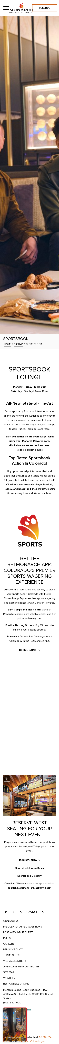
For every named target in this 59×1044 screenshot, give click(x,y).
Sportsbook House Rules (29, 868)
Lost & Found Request (18, 932)
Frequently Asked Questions (22, 926)
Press (7, 938)
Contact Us (11, 921)
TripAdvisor (29, 1010)
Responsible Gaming (16, 983)
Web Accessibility (14, 961)
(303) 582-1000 (12, 1002)
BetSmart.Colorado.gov (32, 1041)
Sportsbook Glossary (29, 875)
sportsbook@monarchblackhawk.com (29, 887)
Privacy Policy (13, 949)
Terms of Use (11, 955)
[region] (6, 8)
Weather (9, 978)
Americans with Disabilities (21, 966)
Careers (8, 943)
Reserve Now (28, 860)
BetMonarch (28, 650)
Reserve (44, 8)
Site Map (8, 972)
